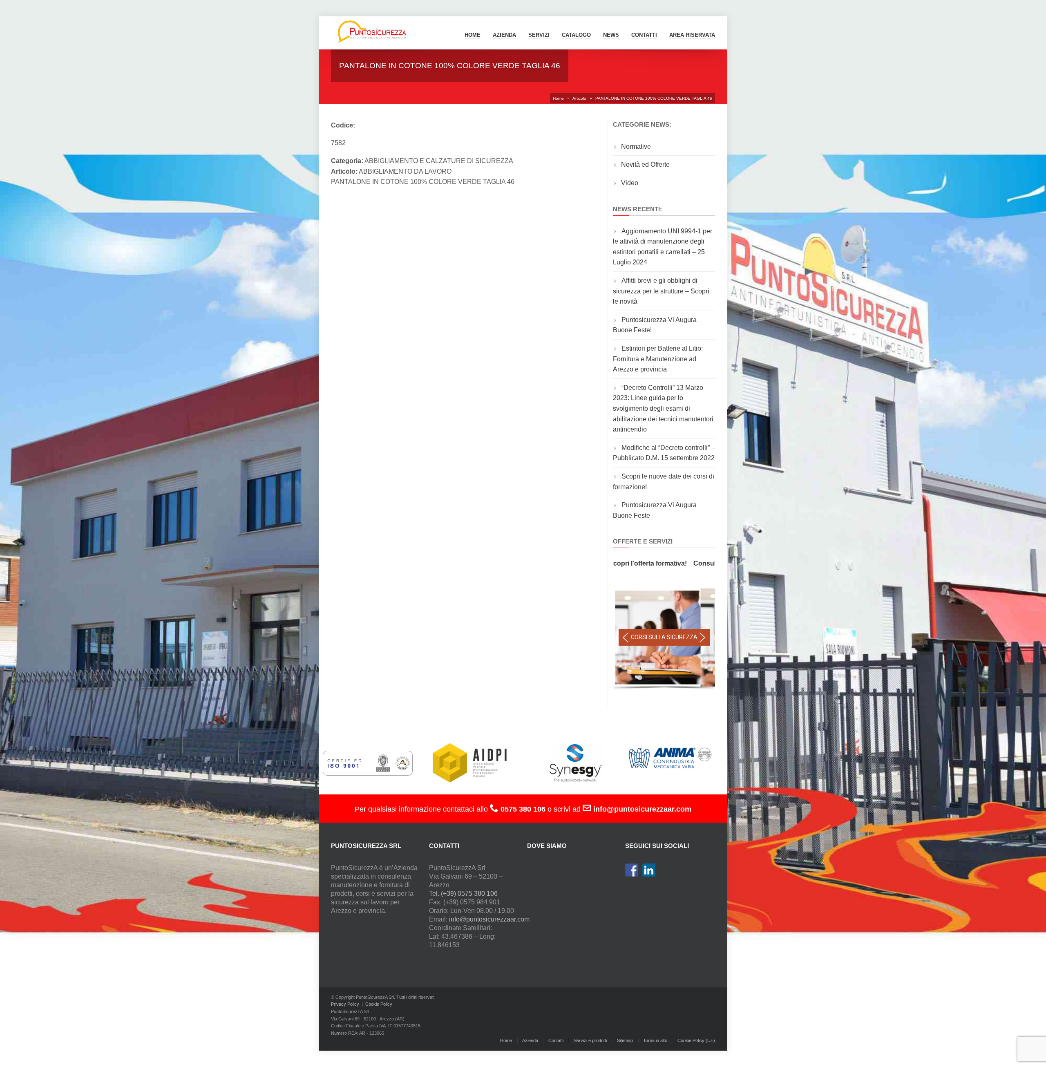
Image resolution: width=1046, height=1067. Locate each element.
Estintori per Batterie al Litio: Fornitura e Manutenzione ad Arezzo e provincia (658, 359)
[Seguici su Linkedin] (648, 870)
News (611, 35)
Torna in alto (655, 1040)
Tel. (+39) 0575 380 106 (463, 893)
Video (629, 182)
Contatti (555, 1040)
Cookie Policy (378, 1004)
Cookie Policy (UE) (696, 1040)
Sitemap (625, 1040)
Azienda (504, 35)
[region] (664, 639)
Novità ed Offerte (645, 164)
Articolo (579, 98)
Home (473, 35)
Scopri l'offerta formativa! (615, 563)
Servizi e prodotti (590, 1040)
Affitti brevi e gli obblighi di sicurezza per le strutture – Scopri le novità (661, 291)
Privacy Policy (345, 1004)
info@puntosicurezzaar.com (489, 919)
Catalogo (576, 35)
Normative (636, 146)
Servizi (539, 35)
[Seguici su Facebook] (631, 870)
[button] (625, 637)
